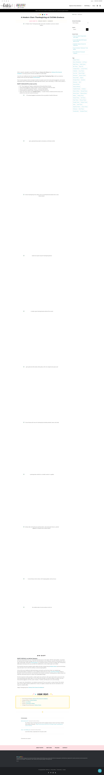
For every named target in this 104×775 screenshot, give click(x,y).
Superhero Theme (76, 106)
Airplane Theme (76, 59)
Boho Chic (81, 66)
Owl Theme (83, 97)
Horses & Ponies (76, 84)
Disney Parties (76, 77)
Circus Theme (81, 71)
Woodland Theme (83, 111)
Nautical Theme (76, 97)
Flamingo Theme (76, 79)
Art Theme (85, 62)
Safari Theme (79, 104)
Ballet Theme (75, 64)
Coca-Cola (75, 73)
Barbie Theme (82, 64)
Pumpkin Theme (76, 102)
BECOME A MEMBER (98, 1)
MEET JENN (49, 747)
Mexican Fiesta (76, 93)
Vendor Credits (42, 21)
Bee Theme (75, 66)
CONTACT (65, 747)
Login (92, 1)
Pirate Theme (75, 100)
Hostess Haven (37, 705)
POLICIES (57, 747)
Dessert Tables (82, 73)
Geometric (83, 79)
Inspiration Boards (76, 88)
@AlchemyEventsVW (24, 720)
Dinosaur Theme (82, 75)
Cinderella (75, 71)
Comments (50, 21)
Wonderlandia (76, 111)
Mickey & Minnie (83, 93)
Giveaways (75, 82)
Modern (74, 95)
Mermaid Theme (84, 91)
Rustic (74, 104)
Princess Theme (83, 100)
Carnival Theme (84, 68)
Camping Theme (76, 68)
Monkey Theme (81, 95)
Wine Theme (81, 109)
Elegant (81, 77)
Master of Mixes (76, 91)
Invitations (84, 88)
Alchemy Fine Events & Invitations (36, 687)
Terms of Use (59, 769)
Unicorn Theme (85, 106)
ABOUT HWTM (39, 747)
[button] (100, 5)
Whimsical (75, 109)
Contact (64, 769)
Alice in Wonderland (77, 62)
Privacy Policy (53, 769)
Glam (80, 82)
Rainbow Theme (84, 102)
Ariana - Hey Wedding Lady (25, 729)
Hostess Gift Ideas (76, 86)
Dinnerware (75, 75)
